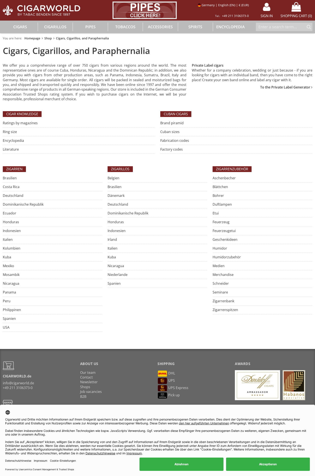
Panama (9, 292)
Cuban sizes (170, 131)
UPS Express (178, 387)
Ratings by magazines (20, 123)
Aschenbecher (224, 178)
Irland (112, 239)
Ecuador (9, 213)
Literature (11, 149)
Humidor (220, 248)
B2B (83, 396)
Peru (6, 301)
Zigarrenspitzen (225, 309)
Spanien (9, 318)
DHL (171, 373)
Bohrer (218, 195)
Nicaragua (11, 283)
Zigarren (14, 169)
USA (6, 327)
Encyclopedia (13, 140)
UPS (171, 380)
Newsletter (89, 382)
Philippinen (12, 309)
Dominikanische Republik (23, 204)
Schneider (221, 283)
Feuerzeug (221, 222)
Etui (216, 213)
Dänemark (116, 195)
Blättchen (220, 186)
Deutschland (13, 195)
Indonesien (12, 230)
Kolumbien (11, 248)
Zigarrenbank (223, 301)
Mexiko (8, 265)
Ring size (10, 131)
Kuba (7, 257)
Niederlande (118, 274)
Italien (8, 239)
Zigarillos (120, 169)
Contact (86, 377)
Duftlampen (222, 204)
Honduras (11, 222)
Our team (88, 372)
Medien (219, 265)
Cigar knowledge (22, 114)
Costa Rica (11, 186)
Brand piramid (172, 123)
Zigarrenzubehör (232, 169)
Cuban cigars (176, 114)
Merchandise (223, 274)
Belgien (113, 178)
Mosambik (11, 274)
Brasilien (10, 178)
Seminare (220, 292)
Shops (85, 387)
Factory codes (171, 149)
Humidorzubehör (227, 257)
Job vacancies (91, 391)
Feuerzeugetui (224, 230)
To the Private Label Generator (285, 87)
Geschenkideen (225, 239)
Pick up (174, 395)
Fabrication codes (174, 140)
